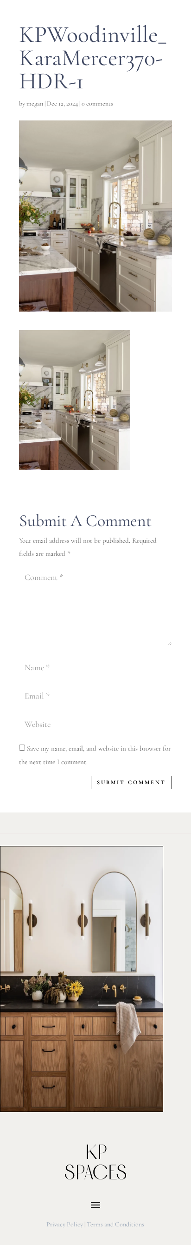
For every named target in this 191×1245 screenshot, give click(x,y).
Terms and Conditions (115, 1224)
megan (34, 103)
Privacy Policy (64, 1224)
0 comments (97, 103)
